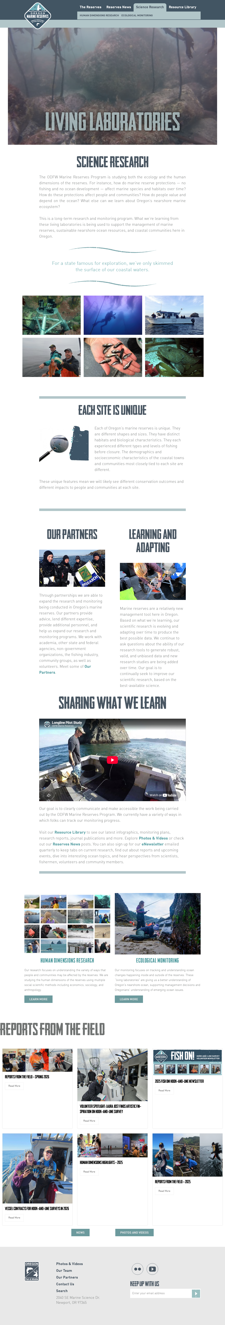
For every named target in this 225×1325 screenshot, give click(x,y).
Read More (14, 1086)
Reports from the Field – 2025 (173, 1181)
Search (62, 1291)
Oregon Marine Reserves (37, 15)
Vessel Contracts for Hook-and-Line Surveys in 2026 (37, 1208)
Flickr (137, 1269)
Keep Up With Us (144, 1284)
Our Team (64, 1271)
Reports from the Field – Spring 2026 (27, 1076)
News (80, 1232)
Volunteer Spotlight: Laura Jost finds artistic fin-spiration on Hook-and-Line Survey (110, 1109)
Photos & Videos (153, 839)
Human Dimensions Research (99, 15)
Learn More (38, 999)
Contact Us (65, 1284)
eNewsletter (153, 844)
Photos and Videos (134, 1232)
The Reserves (90, 7)
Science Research (150, 7)
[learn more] (67, 923)
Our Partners (67, 1277)
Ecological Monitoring (137, 15)
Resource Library (182, 7)
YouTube (152, 1269)
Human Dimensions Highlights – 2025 (101, 1162)
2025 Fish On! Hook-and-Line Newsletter (179, 1081)
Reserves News (118, 7)
